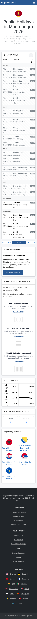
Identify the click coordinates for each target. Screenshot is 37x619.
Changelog (18, 540)
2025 (9, 242)
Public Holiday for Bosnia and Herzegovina (24, 447)
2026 (19, 242)
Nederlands (13, 589)
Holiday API (18, 536)
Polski (12, 594)
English (13, 574)
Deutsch (25, 574)
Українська (20, 603)
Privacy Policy (18, 561)
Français (25, 579)
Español (13, 579)
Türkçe (25, 599)
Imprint (18, 557)
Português (25, 594)
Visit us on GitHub (18, 512)
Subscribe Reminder (13, 272)
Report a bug (18, 516)
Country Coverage (18, 544)
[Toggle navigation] (34, 3)
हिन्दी (13, 584)
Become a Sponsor (18, 525)
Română (13, 599)
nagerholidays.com (25, 616)
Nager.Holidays (8, 2)
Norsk (27, 589)
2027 (29, 242)
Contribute (18, 520)
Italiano (24, 584)
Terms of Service (18, 553)
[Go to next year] (31, 55)
